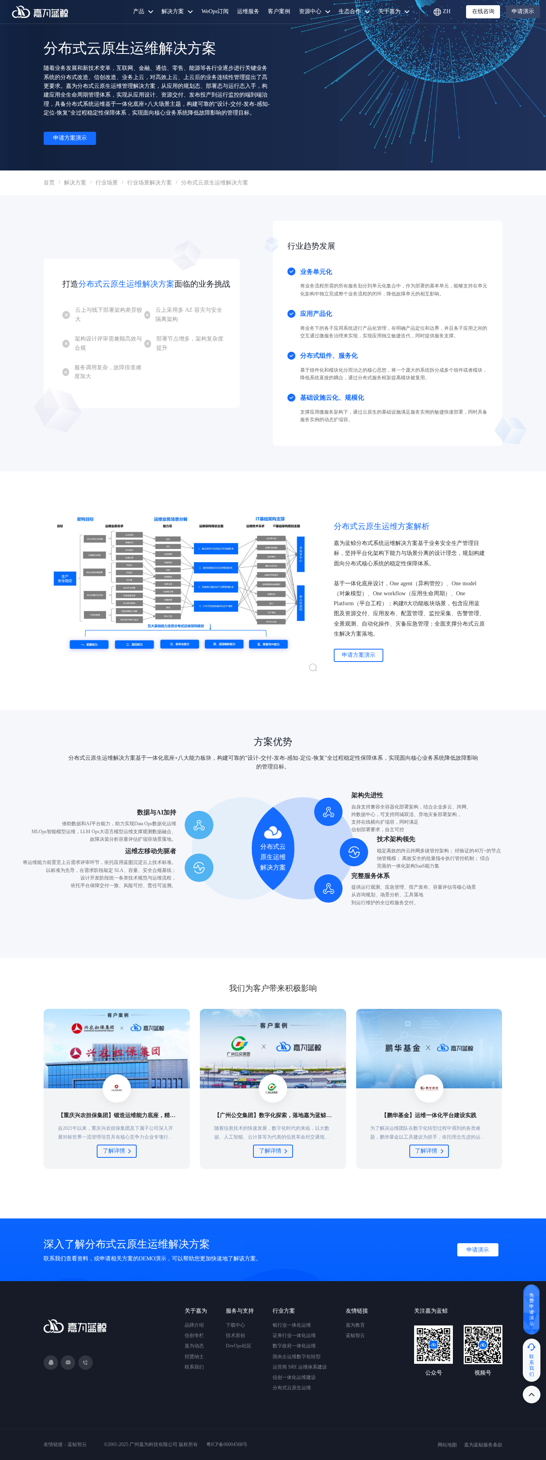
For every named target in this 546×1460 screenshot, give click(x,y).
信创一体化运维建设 (294, 1377)
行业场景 (107, 183)
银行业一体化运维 (292, 1325)
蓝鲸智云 (355, 1335)
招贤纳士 (194, 1356)
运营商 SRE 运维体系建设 (300, 1367)
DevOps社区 (238, 1346)
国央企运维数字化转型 (297, 1356)
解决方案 (75, 183)
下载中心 (235, 1325)
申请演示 (523, 11)
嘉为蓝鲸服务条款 (483, 1445)
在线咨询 (483, 11)
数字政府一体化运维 (294, 1346)
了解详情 (114, 1151)
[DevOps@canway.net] (68, 1362)
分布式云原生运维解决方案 (214, 183)
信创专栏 (194, 1335)
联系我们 (194, 1367)
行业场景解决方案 (149, 183)
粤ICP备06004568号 (226, 1444)
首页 (49, 183)
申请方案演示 (70, 138)
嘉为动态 (194, 1346)
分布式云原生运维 (292, 1388)
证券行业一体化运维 (294, 1335)
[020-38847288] (85, 1362)
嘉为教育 (355, 1325)
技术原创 (235, 1335)
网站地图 (447, 1445)
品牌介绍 (194, 1325)
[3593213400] (51, 1362)
